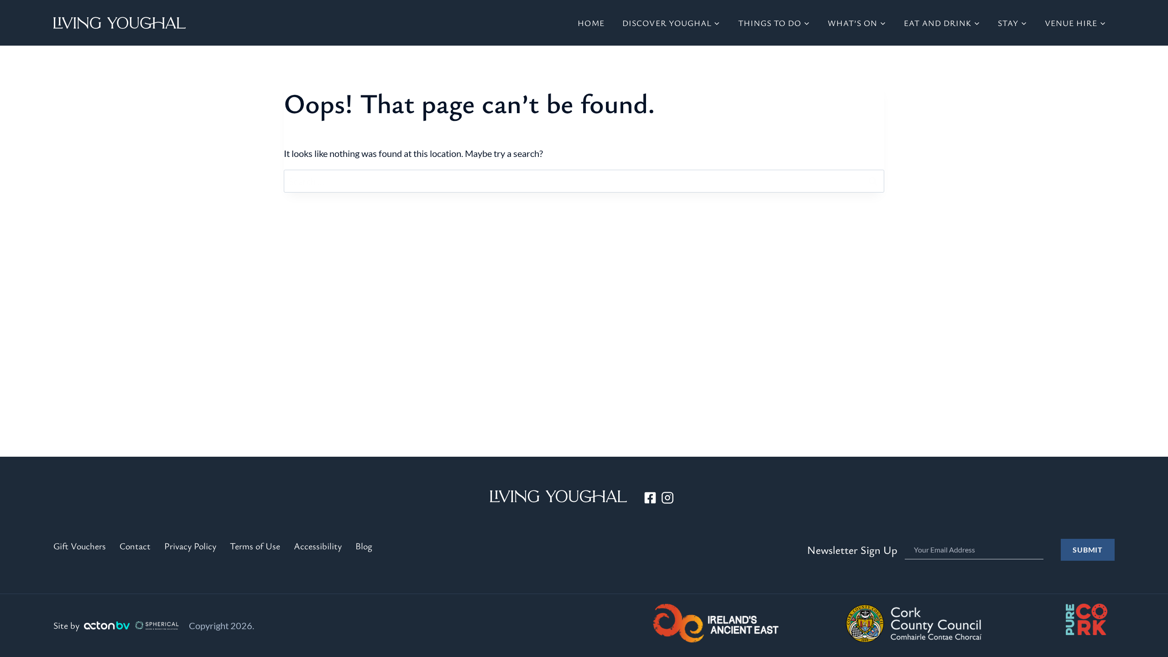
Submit (1088, 549)
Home (591, 22)
